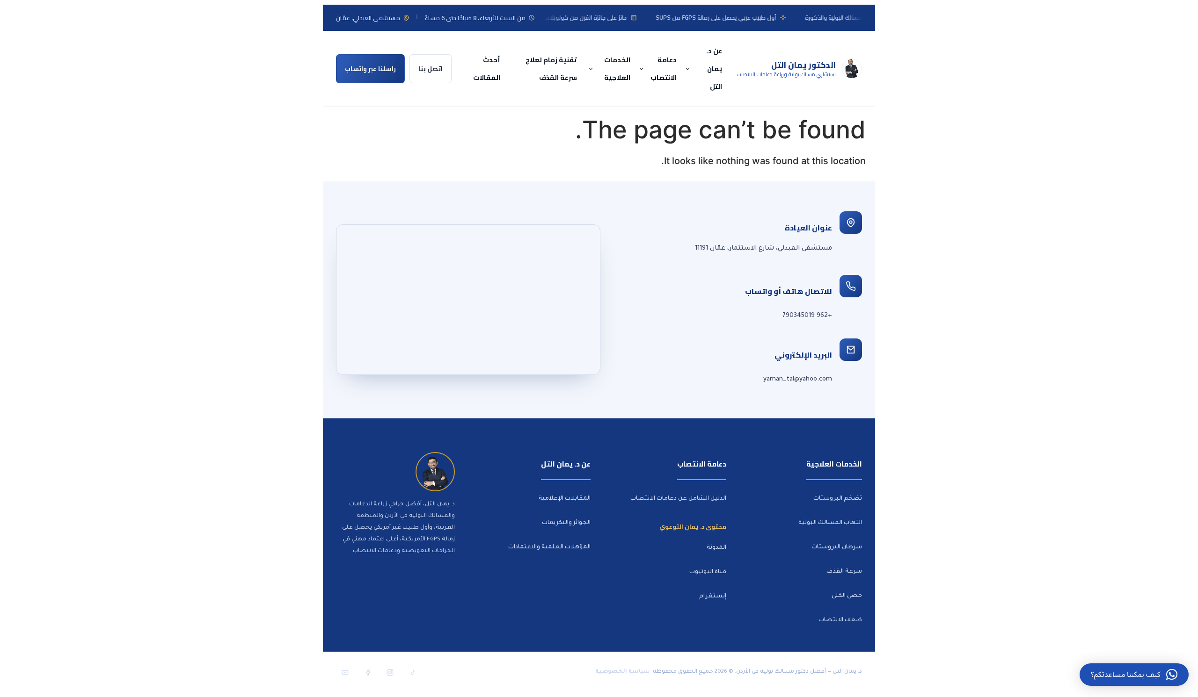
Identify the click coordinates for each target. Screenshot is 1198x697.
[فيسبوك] (367, 672)
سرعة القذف (844, 571)
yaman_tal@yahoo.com (797, 379)
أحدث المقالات (486, 68)
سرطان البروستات (836, 547)
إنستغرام (712, 596)
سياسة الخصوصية (622, 672)
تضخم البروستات (837, 499)
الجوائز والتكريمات (566, 523)
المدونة (716, 548)
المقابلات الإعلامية (565, 499)
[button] (1134, 674)
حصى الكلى (847, 596)
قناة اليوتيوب (707, 572)
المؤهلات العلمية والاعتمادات (549, 547)
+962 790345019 (807, 315)
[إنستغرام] (390, 672)
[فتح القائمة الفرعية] (689, 69)
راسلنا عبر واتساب (370, 69)
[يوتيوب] (345, 672)
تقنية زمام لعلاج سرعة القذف (551, 68)
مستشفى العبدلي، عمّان (368, 17)
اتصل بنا (430, 69)
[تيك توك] (412, 672)
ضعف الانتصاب (840, 620)
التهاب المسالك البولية (830, 523)
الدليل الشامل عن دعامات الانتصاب (678, 499)
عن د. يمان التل (714, 68)
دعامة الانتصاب (663, 68)
